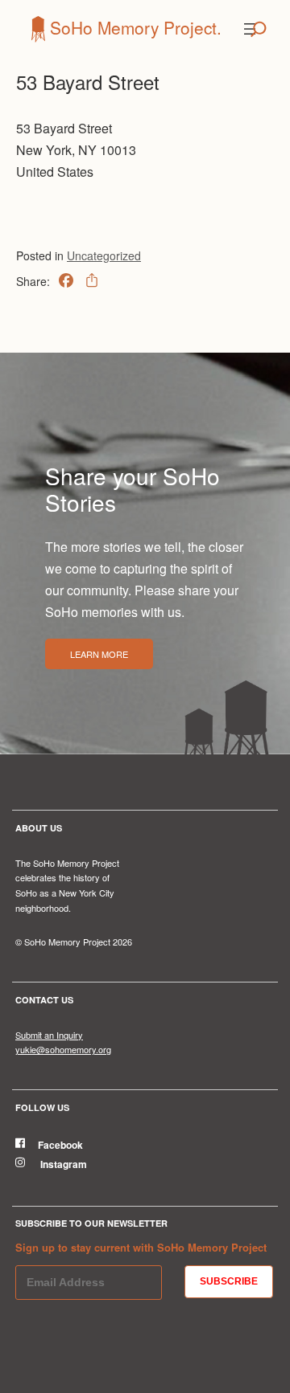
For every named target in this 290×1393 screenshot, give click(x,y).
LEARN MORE (99, 653)
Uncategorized (104, 255)
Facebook (60, 1145)
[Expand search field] (258, 29)
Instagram (62, 1164)
